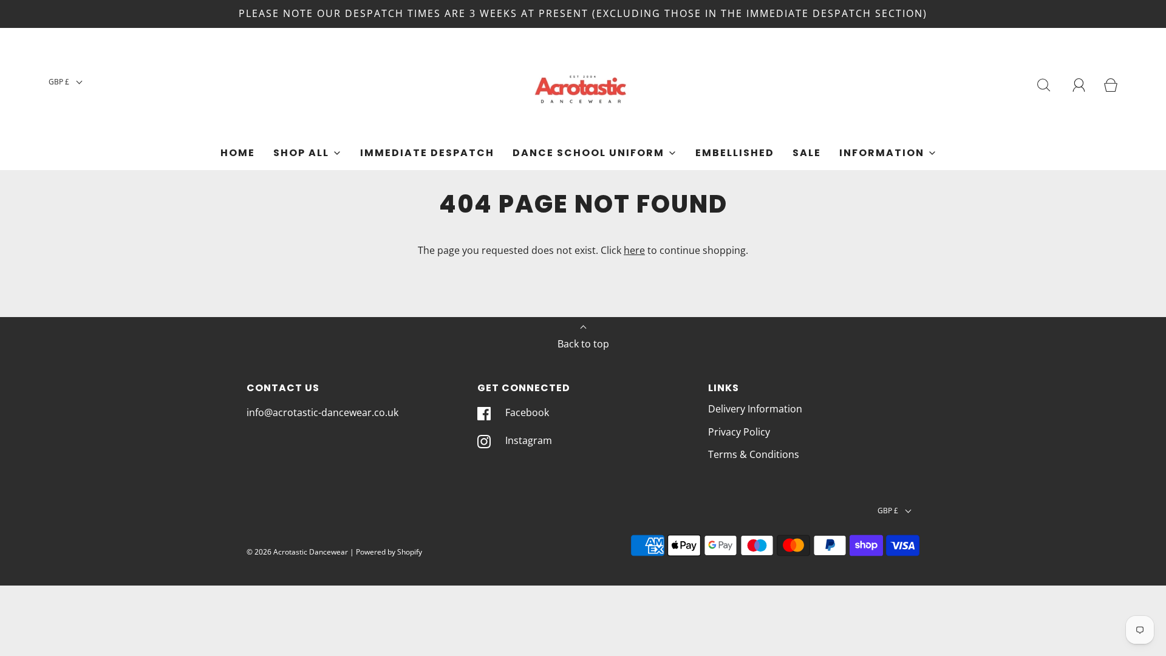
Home (237, 153)
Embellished (734, 153)
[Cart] (1110, 85)
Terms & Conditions (753, 454)
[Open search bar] (1044, 85)
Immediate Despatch (427, 153)
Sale (807, 153)
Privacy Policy (739, 432)
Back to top (583, 343)
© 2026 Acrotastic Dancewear (297, 552)
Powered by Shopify (389, 552)
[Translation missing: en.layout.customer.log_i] (1079, 85)
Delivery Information (755, 408)
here (634, 250)
